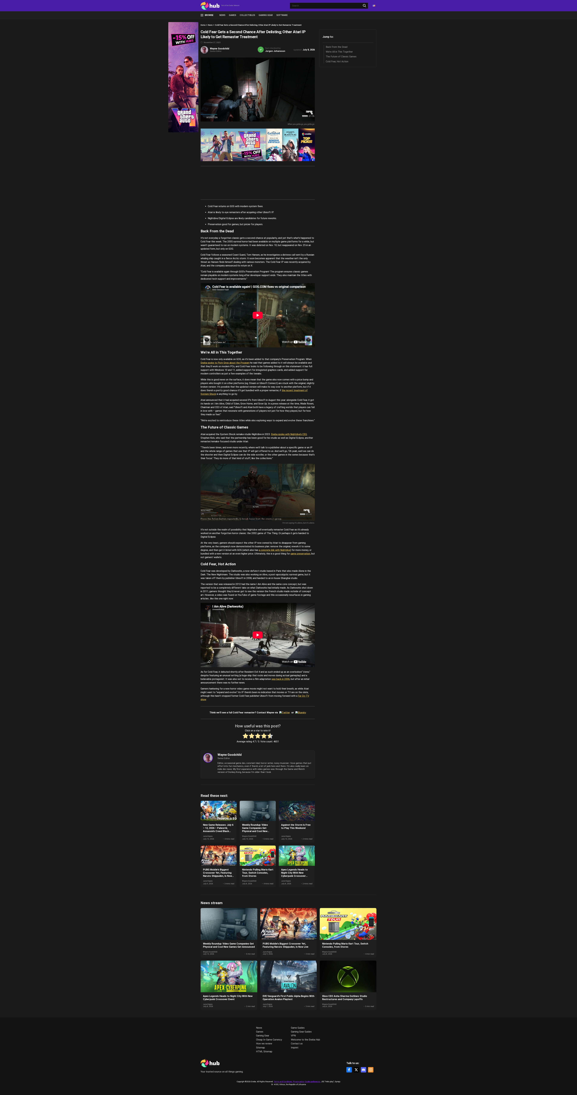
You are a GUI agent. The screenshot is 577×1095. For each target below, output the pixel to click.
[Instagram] (370, 1069)
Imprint (294, 1047)
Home (203, 25)
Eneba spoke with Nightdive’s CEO (289, 434)
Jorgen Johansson (275, 51)
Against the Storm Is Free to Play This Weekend (296, 826)
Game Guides (298, 1027)
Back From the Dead (336, 47)
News (222, 15)
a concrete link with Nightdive (274, 550)
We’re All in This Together (339, 51)
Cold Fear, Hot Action (337, 61)
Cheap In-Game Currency (269, 1039)
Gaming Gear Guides (301, 1031)
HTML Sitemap (264, 1051)
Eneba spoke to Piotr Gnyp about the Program (225, 362)
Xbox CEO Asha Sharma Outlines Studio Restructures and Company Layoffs (344, 998)
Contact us (297, 1043)
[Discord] (363, 1069)
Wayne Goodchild (219, 48)
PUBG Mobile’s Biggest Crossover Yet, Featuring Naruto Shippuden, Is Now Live (217, 874)
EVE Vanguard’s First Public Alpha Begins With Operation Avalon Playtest (288, 998)
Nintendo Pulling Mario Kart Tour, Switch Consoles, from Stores (257, 872)
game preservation (300, 553)
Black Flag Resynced (290, 145)
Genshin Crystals (274, 145)
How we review (264, 1043)
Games (232, 15)
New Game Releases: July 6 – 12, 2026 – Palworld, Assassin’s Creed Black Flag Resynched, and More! (218, 829)
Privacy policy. (298, 1082)
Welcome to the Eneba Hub (305, 1039)
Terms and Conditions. (283, 1082)
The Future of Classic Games (341, 56)
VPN (293, 1035)
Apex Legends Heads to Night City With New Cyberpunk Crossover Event (294, 874)
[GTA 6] (233, 145)
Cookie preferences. (313, 1082)
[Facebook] (349, 1069)
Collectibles (247, 15)
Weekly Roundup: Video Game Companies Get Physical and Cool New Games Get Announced (255, 829)
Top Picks (306, 145)
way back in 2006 (281, 679)
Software (282, 15)
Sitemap (260, 1047)
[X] (356, 1069)
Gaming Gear (266, 15)
